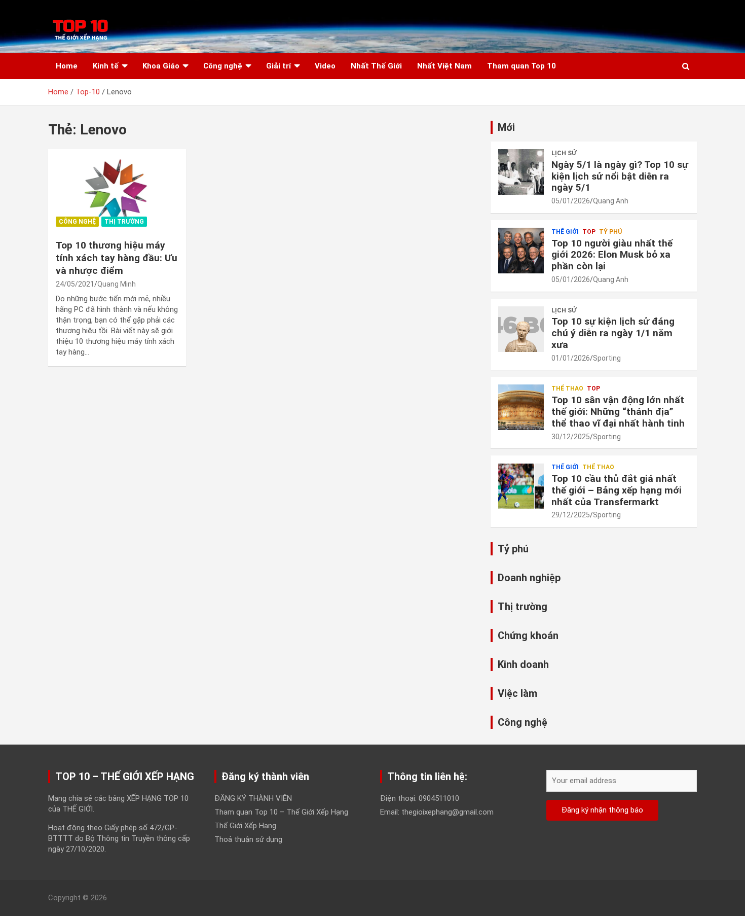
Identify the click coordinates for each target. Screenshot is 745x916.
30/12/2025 (570, 437)
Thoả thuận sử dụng (248, 839)
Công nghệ (222, 66)
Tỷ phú (610, 231)
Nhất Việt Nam (444, 66)
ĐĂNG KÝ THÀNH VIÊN (253, 798)
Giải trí (278, 66)
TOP (588, 231)
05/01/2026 (570, 201)
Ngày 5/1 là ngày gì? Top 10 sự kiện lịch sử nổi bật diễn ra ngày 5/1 (619, 176)
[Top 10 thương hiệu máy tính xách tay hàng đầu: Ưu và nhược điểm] (117, 190)
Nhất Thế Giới (376, 66)
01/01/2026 (570, 358)
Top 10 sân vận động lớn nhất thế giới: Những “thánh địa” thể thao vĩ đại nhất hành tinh (618, 411)
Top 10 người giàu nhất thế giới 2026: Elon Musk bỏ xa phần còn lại (612, 254)
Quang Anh (610, 201)
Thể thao (567, 388)
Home (67, 66)
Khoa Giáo (160, 66)
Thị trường (124, 221)
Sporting (607, 358)
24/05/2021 (75, 284)
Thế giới (565, 231)
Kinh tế (106, 66)
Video (325, 66)
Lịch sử (563, 153)
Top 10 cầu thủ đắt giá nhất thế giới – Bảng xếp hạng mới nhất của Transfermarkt (616, 490)
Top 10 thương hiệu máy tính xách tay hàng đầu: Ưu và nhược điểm (116, 257)
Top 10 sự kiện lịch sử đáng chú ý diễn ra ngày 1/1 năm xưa (613, 332)
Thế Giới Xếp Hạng (245, 825)
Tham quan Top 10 (521, 66)
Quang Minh (116, 284)
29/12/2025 (570, 515)
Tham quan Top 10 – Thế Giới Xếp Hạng (281, 812)
